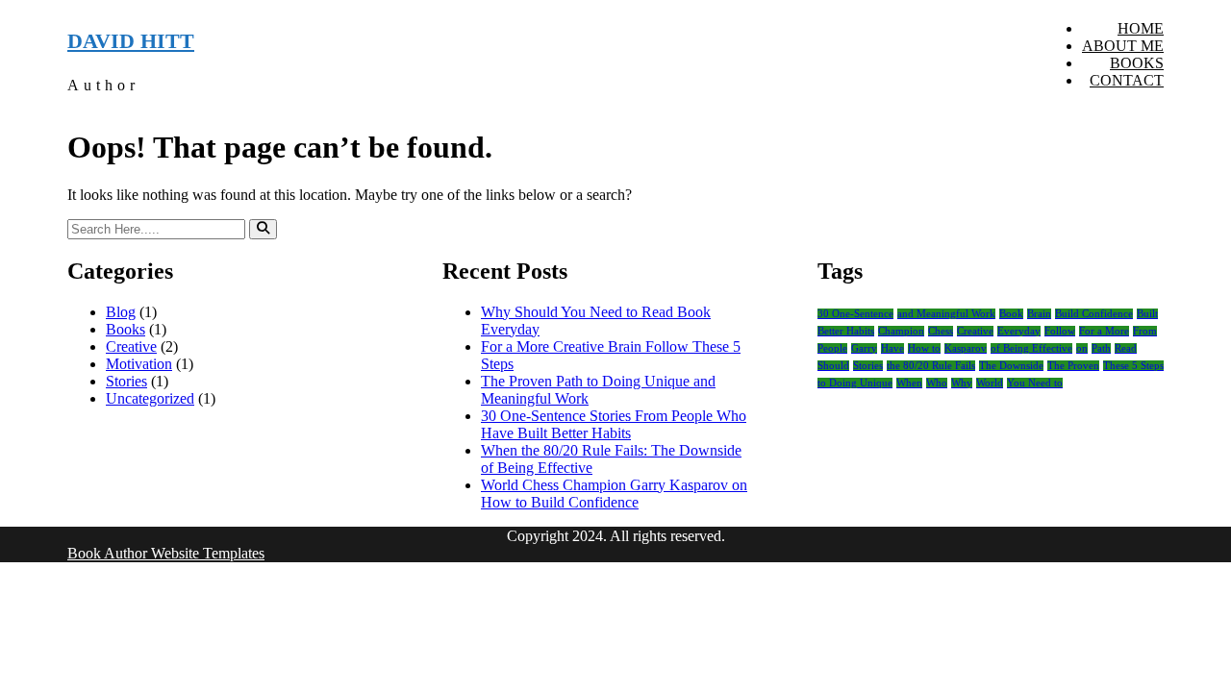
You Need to (1035, 383)
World (989, 383)
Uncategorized (150, 398)
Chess (940, 331)
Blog (121, 312)
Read (1126, 348)
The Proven (1073, 365)
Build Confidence (1094, 314)
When (909, 383)
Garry (864, 348)
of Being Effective (1031, 348)
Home (1141, 28)
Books (1137, 63)
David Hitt (130, 41)
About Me (1123, 45)
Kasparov (965, 348)
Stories (126, 381)
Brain (1039, 314)
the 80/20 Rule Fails (931, 365)
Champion (901, 331)
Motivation (139, 364)
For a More (1104, 331)
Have (892, 348)
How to (924, 348)
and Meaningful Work (946, 314)
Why (961, 383)
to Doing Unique (854, 383)
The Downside (1011, 365)
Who (936, 383)
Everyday (1019, 331)
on (1082, 348)
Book (1011, 314)
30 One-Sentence (855, 314)
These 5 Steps (1133, 365)
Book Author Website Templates (165, 553)
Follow (1059, 331)
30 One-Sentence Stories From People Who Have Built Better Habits (613, 424)
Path (1101, 348)
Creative (131, 346)
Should (833, 365)
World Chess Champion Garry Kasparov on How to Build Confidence (614, 493)
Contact (1127, 80)
